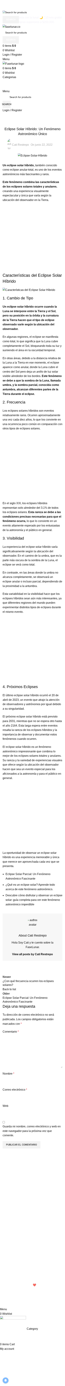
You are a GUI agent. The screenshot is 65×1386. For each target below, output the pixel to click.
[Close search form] (4, 4)
